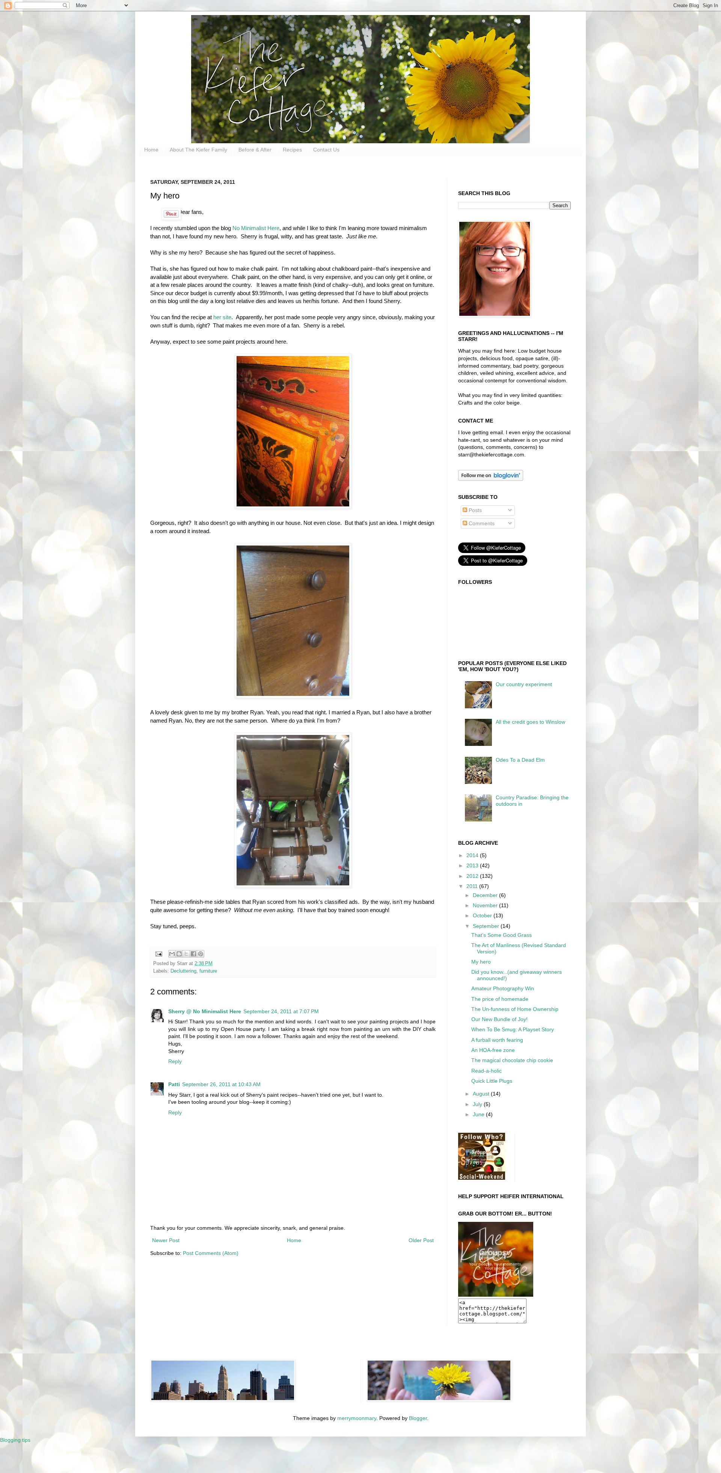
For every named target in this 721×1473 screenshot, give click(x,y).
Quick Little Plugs (491, 1081)
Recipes (292, 150)
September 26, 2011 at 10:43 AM (221, 1084)
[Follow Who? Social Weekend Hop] (481, 1178)
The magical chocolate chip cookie (512, 1060)
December (486, 895)
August (482, 1094)
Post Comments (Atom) (210, 1253)
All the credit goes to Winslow (530, 722)
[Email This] (172, 954)
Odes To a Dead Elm (520, 760)
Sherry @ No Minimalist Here (204, 1011)
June (479, 1114)
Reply (175, 1061)
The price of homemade (499, 999)
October (483, 915)
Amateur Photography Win (502, 988)
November (486, 905)
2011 (472, 886)
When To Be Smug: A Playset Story (512, 1029)
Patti (174, 1084)
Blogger (418, 1418)
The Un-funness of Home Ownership (514, 1009)
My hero (481, 962)
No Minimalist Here (255, 228)
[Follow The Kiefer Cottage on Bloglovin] (490, 479)
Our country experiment (524, 684)
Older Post (421, 1240)
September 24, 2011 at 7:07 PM (281, 1011)
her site (222, 317)
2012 (473, 876)
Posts (474, 510)
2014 (473, 855)
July (478, 1104)
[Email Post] (158, 953)
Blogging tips (15, 1440)
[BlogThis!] (179, 954)
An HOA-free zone (493, 1050)
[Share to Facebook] (193, 954)
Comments (481, 523)
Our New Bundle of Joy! (499, 1019)
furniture (208, 971)
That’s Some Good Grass (501, 935)
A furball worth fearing (497, 1040)
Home (151, 150)
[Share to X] (186, 954)
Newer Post (165, 1240)
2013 (473, 865)
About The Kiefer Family (198, 150)
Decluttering (183, 971)
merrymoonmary (356, 1418)
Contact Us (326, 150)
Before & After (255, 150)
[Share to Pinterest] (200, 954)
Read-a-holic (486, 1071)
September (487, 926)
